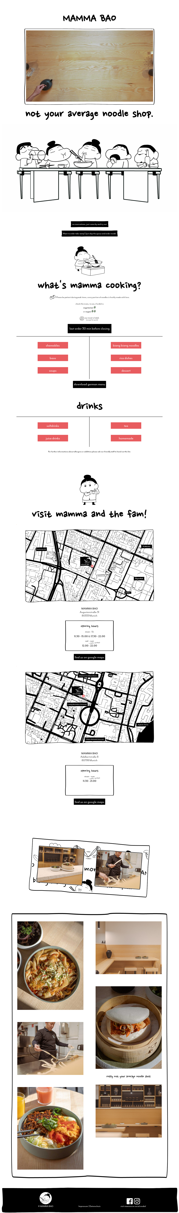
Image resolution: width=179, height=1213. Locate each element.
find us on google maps (89, 657)
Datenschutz (94, 1206)
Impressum (83, 1206)
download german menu (89, 384)
